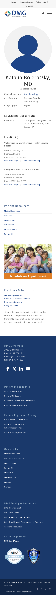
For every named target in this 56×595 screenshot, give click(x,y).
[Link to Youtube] (28, 369)
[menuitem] (14, 2)
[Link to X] (14, 369)
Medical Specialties (12, 211)
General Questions (13, 295)
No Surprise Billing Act (13, 391)
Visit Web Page (11, 160)
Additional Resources (13, 527)
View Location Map (32, 160)
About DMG (9, 472)
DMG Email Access (11, 512)
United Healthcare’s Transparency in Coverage (23, 522)
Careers (14, 2)
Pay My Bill (29, 6)
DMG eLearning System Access (17, 517)
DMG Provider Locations (14, 458)
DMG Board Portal (11, 541)
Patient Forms (9, 225)
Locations (8, 215)
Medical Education (11, 477)
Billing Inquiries (11, 305)
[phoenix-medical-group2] (23, 13)
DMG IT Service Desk (12, 508)
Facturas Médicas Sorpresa (15, 405)
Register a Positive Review (17, 298)
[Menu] (48, 13)
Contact (7, 487)
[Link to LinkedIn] (21, 369)
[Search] (41, 13)
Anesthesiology (31, 94)
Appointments (10, 463)
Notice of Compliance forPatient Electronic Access (14, 426)
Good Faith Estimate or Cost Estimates (19, 401)
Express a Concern (13, 302)
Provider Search (27, 2)
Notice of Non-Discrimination (16, 419)
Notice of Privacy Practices (15, 432)
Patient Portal (41, 2)
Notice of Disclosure (12, 396)
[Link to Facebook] (7, 369)
